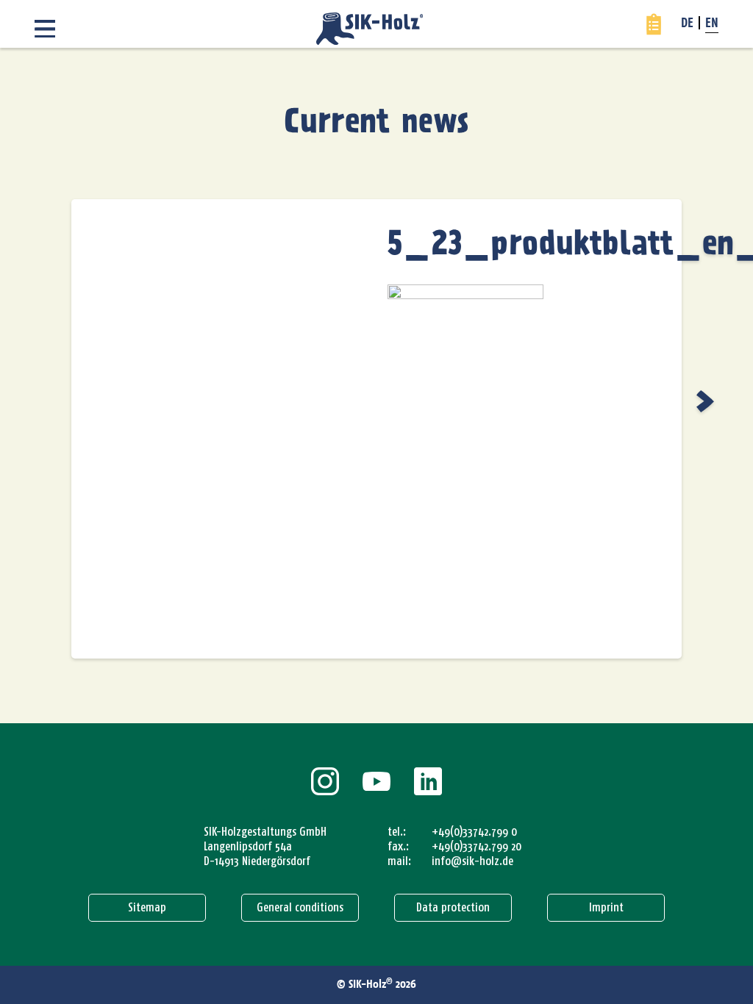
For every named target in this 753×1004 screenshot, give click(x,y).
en (711, 24)
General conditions (300, 907)
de (687, 24)
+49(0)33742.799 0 (474, 832)
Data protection (453, 907)
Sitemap (147, 907)
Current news (376, 122)
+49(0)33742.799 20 (476, 846)
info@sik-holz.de (472, 861)
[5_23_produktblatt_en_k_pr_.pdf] (707, 401)
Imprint (606, 907)
